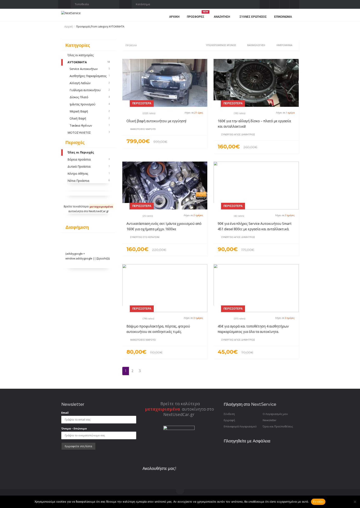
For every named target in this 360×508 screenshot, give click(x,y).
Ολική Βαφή (90, 118)
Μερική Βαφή (90, 111)
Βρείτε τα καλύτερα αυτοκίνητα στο (179, 406)
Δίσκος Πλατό (90, 97)
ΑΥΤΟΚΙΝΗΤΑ (89, 62)
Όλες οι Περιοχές (81, 152)
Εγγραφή (229, 420)
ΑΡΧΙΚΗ (174, 16)
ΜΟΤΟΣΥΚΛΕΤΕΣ (89, 132)
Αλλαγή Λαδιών (90, 83)
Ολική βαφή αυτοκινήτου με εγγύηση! (156, 121)
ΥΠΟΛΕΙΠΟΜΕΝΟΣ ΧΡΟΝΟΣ (221, 45)
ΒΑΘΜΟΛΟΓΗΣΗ (256, 45)
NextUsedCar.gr (99, 211)
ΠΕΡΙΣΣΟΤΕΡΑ (141, 103)
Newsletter (269, 420)
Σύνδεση (229, 414)
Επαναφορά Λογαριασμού (240, 426)
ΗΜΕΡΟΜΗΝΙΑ (284, 45)
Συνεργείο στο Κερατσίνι (144, 237)
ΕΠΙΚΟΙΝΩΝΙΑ (283, 16)
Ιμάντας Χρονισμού (90, 104)
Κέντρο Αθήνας (89, 174)
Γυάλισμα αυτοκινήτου (90, 90)
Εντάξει (318, 501)
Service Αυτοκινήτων (90, 69)
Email (65, 413)
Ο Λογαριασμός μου (275, 414)
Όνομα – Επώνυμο (74, 428)
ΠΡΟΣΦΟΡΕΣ (197, 16)
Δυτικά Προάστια (89, 166)
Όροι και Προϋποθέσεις (278, 426)
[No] (355, 502)
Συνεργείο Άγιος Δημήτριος (238, 134)
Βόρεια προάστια (89, 159)
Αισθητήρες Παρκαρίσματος (90, 76)
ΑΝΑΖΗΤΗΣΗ (222, 16)
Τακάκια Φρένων (90, 125)
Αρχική (68, 26)
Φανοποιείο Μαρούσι (143, 129)
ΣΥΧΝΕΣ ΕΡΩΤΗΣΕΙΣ (253, 16)
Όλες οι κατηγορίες (81, 55)
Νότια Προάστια (89, 181)
